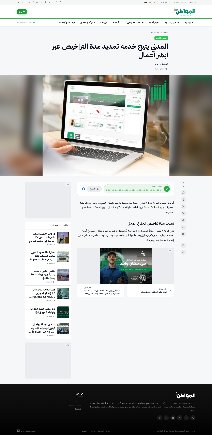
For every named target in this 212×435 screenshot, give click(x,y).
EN (18, 2)
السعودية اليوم (172, 22)
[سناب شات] (33, 2)
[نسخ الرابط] (183, 220)
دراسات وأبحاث (67, 22)
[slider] (134, 190)
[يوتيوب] (37, 2)
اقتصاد (116, 22)
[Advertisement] (48, 200)
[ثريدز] (29, 2)
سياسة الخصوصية (74, 404)
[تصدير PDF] (183, 234)
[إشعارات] (56, 2)
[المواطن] (184, 12)
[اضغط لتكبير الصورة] (106, 125)
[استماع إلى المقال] (183, 252)
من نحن (78, 400)
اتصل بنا (78, 409)
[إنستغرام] (41, 2)
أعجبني (93, 188)
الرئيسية (189, 22)
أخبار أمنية (154, 22)
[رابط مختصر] (183, 227)
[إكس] (183, 206)
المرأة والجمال (87, 22)
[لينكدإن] (183, 213)
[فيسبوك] (45, 2)
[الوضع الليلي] (22, 2)
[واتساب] (183, 192)
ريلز (20, 11)
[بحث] (60, 2)
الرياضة (103, 22)
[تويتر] (49, 2)
